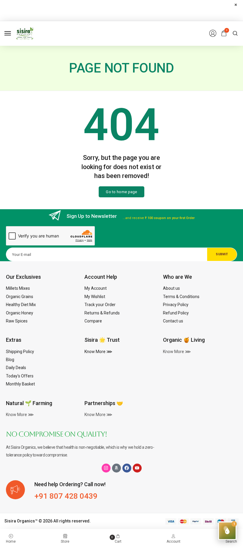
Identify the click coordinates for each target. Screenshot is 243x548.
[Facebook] (126, 468)
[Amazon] (116, 468)
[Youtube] (137, 468)
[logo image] (25, 33)
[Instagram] (106, 468)
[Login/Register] (212, 33)
